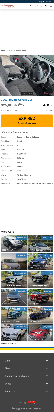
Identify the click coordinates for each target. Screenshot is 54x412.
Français (49, 2)
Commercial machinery (17, 376)
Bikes (7, 368)
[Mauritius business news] (22, 402)
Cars (3, 51)
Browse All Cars (7, 343)
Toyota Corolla (22, 51)
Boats (8, 383)
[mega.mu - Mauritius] (16, 408)
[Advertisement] (27, 30)
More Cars (7, 231)
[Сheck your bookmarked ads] (41, 6)
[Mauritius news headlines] (31, 402)
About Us (10, 391)
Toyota (10, 51)
